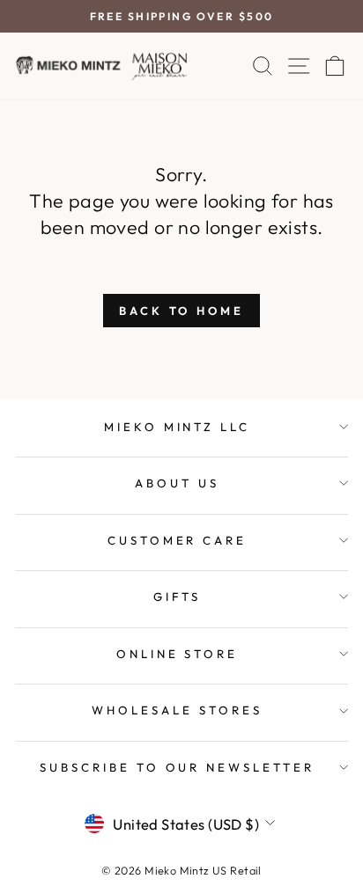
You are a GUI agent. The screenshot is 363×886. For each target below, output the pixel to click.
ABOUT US (177, 483)
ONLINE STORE (177, 654)
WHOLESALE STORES (177, 710)
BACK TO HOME (181, 311)
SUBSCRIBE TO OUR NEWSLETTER (177, 767)
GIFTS (177, 596)
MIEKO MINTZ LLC (177, 427)
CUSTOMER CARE (177, 540)
